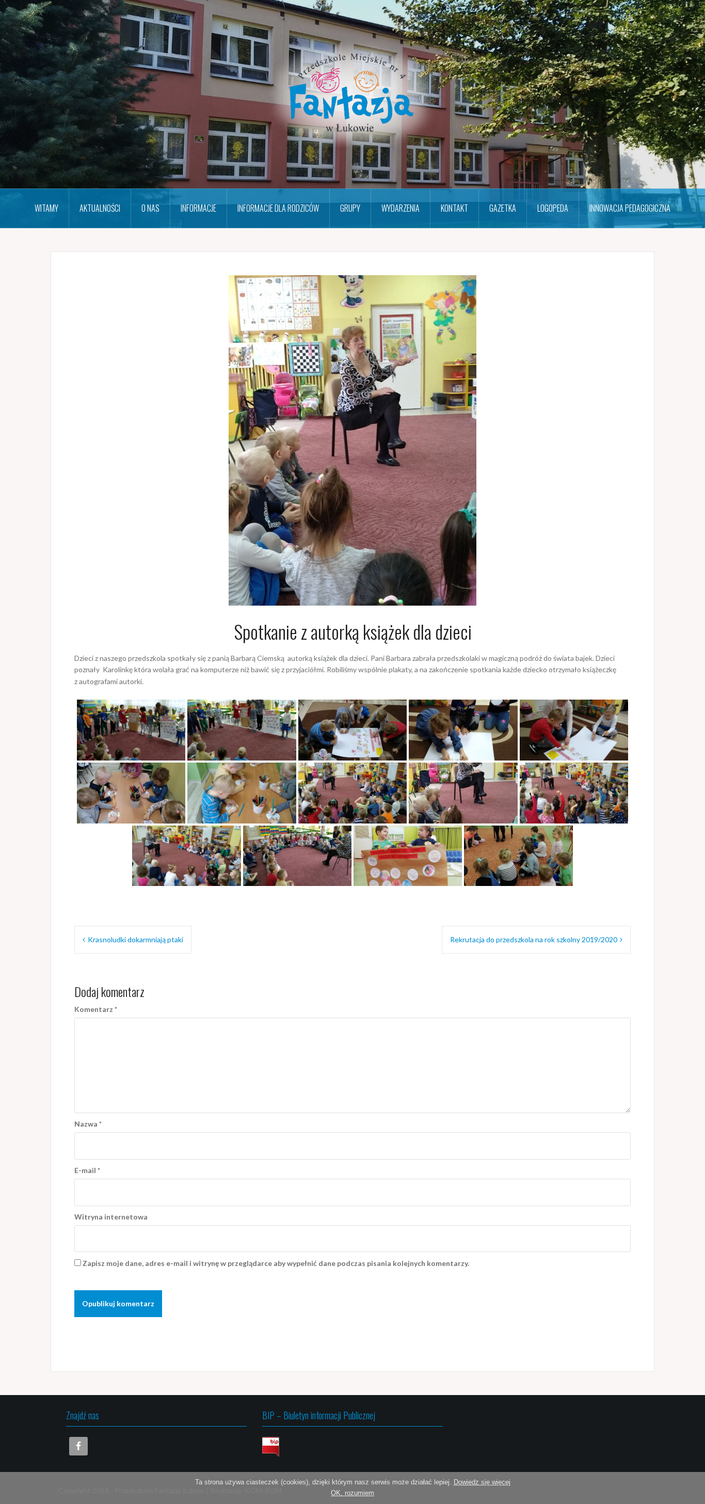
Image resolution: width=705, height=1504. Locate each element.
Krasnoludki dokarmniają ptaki (135, 939)
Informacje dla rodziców (278, 208)
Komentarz (95, 1009)
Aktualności (99, 208)
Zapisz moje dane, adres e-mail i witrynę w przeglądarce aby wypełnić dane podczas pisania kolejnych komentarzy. (276, 1263)
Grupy (350, 208)
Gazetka (502, 208)
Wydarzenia (400, 208)
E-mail (87, 1170)
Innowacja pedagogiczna (629, 208)
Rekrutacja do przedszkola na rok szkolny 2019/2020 (533, 939)
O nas (150, 208)
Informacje (198, 208)
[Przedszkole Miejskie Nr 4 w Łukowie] (352, 93)
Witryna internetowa (111, 1216)
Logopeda (552, 208)
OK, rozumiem (352, 1493)
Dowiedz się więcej (482, 1482)
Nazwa (88, 1123)
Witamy (46, 208)
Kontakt (454, 208)
